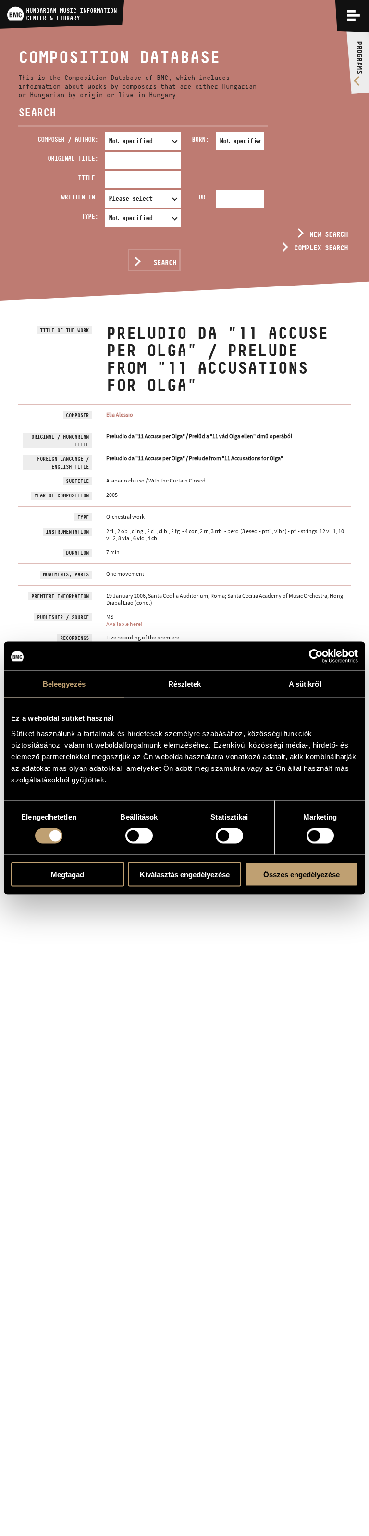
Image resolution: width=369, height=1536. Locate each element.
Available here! (124, 624)
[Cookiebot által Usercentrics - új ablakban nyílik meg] (316, 656)
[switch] (139, 836)
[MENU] (353, 15)
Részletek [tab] (184, 684)
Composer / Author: (67, 139)
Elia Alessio (119, 414)
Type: (89, 216)
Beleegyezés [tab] (64, 684)
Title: (88, 178)
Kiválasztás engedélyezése (185, 874)
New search (328, 234)
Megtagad (67, 874)
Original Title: (73, 158)
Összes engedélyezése (301, 874)
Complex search (321, 248)
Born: (200, 139)
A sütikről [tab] (305, 684)
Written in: (79, 197)
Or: (203, 197)
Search (164, 263)
